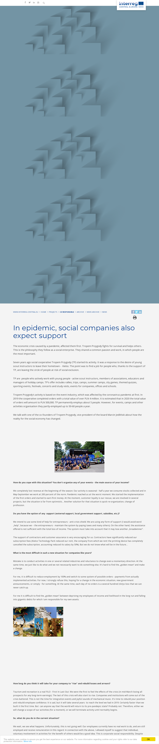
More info (28, 741)
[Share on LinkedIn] (140, 312)
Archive (80, 312)
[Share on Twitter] (136, 312)
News (104, 312)
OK (148, 739)
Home (43, 312)
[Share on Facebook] (133, 312)
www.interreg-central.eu (25, 312)
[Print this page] (134, 317)
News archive (93, 312)
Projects (53, 312)
